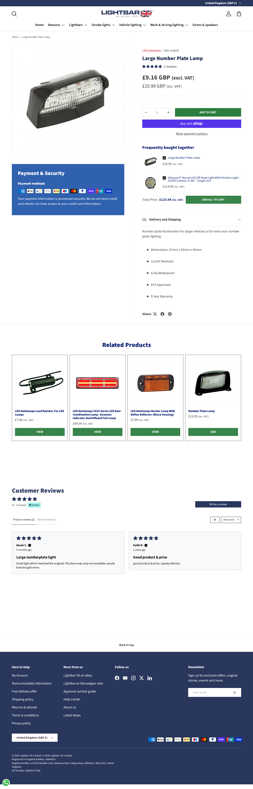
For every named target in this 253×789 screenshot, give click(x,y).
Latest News (72, 715)
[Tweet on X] (155, 314)
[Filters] (214, 520)
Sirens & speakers (205, 25)
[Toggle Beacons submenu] (63, 25)
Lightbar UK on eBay (78, 675)
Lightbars (76, 25)
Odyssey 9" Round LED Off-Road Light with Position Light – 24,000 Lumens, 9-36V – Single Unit (204, 179)
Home (39, 25)
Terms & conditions (25, 715)
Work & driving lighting (167, 25)
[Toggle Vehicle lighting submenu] (144, 25)
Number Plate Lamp (201, 411)
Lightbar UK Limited (30, 755)
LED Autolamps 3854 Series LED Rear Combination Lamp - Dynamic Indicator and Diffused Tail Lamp (97, 414)
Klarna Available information (32, 683)
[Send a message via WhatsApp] (6, 782)
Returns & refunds (24, 707)
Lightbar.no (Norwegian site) (83, 683)
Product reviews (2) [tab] (23, 520)
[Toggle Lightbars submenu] (86, 25)
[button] (239, 14)
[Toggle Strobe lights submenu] (113, 25)
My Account (20, 675)
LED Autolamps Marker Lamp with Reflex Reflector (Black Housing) (153, 413)
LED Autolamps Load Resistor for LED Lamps (39, 413)
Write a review (218, 504)
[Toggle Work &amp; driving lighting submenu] (186, 25)
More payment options (192, 133)
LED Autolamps (151, 51)
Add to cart (208, 112)
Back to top (126, 645)
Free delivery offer (24, 691)
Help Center (72, 699)
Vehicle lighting (130, 25)
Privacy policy (21, 723)
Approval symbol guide (80, 691)
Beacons (54, 25)
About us (70, 707)
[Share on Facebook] (162, 314)
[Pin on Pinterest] (170, 314)
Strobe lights (101, 25)
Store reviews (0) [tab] (46, 520)
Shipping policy (22, 699)
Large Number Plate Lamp (36, 37)
